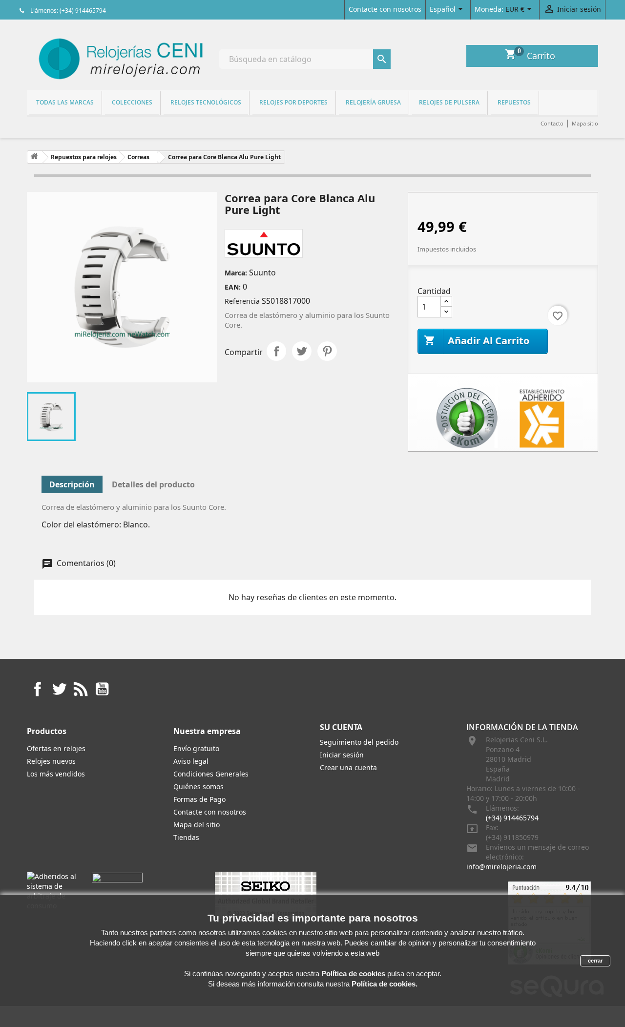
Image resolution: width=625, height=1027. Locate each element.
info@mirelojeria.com (501, 866)
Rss (80, 689)
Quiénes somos (198, 786)
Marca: (236, 272)
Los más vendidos (56, 773)
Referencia (242, 301)
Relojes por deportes (293, 102)
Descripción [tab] (72, 484)
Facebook (37, 689)
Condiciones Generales (211, 773)
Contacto (552, 123)
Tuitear (302, 351)
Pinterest (327, 351)
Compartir (276, 351)
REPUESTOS (514, 102)
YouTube (102, 689)
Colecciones (132, 102)
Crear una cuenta (348, 767)
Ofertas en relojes (56, 748)
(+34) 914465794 (512, 817)
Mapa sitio (585, 123)
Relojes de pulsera (449, 102)
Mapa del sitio (196, 824)
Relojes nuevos (51, 761)
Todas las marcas (65, 102)
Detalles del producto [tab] (153, 484)
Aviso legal (190, 761)
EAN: (233, 287)
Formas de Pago (199, 799)
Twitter (59, 689)
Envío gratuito (196, 748)
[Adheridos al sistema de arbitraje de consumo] (52, 890)
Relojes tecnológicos (205, 102)
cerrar (595, 961)
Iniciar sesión (342, 754)
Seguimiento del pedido (359, 742)
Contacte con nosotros (385, 9)
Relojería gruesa (373, 102)
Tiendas (186, 837)
